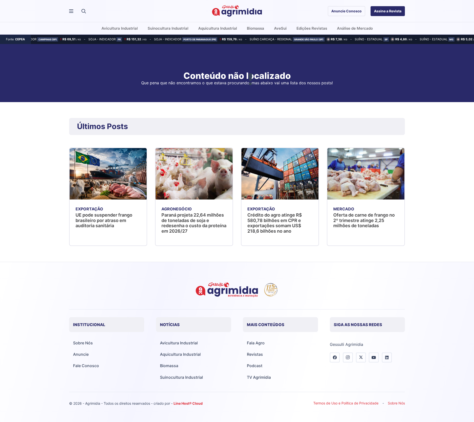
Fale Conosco (86, 365)
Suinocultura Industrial (181, 377)
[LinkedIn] (387, 357)
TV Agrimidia (259, 377)
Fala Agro (256, 342)
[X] (361, 357)
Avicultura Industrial (179, 342)
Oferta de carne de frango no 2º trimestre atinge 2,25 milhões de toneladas (364, 220)
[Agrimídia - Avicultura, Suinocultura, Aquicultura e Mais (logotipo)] (237, 11)
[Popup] (71, 11)
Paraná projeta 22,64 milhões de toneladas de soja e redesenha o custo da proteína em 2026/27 (193, 223)
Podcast (254, 365)
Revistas (255, 354)
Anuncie (81, 354)
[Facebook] (335, 357)
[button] (84, 11)
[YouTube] (374, 357)
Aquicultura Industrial (180, 354)
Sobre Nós (83, 342)
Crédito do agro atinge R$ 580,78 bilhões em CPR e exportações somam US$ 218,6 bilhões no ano (274, 223)
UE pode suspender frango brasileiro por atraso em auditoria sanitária (104, 220)
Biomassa (169, 365)
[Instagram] (348, 357)
